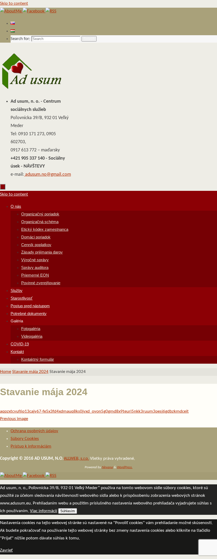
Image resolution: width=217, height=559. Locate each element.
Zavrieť (6, 550)
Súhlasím (67, 511)
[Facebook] (34, 11)
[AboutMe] (11, 11)
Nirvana (107, 467)
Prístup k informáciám (31, 446)
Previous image (14, 419)
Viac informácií (43, 511)
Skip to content (14, 3)
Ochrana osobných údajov (34, 431)
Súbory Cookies (25, 438)
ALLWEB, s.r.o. (76, 458)
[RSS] (51, 11)
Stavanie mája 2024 (30, 371)
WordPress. (125, 467)
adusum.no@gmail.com (47, 174)
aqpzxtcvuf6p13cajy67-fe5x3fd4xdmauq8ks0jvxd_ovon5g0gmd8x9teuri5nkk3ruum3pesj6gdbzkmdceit (94, 411)
